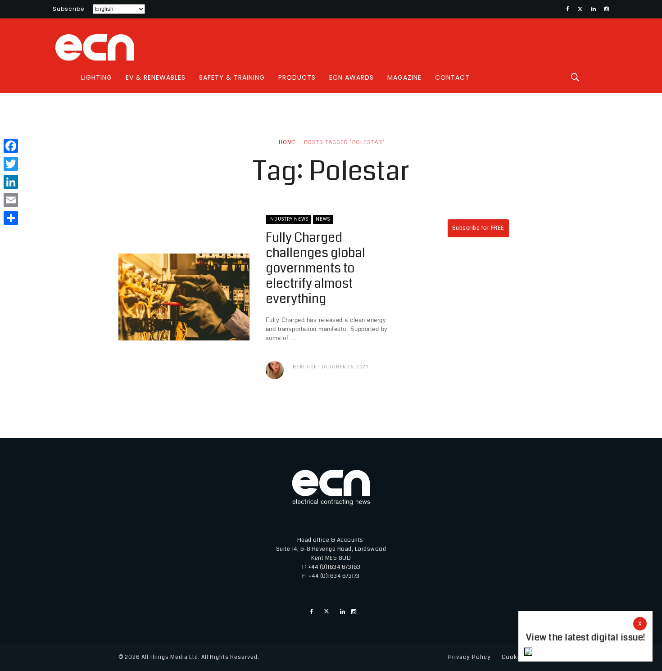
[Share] (11, 218)
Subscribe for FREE (478, 228)
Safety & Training (232, 77)
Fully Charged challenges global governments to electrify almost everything (315, 268)
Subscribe (68, 9)
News (323, 219)
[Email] (11, 200)
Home (287, 142)
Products (297, 77)
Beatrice (305, 366)
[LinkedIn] (11, 182)
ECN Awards (351, 77)
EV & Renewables (156, 77)
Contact (452, 77)
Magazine (404, 77)
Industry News (288, 219)
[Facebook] (11, 146)
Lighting (96, 77)
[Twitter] (11, 164)
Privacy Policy (469, 657)
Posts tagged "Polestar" (344, 142)
